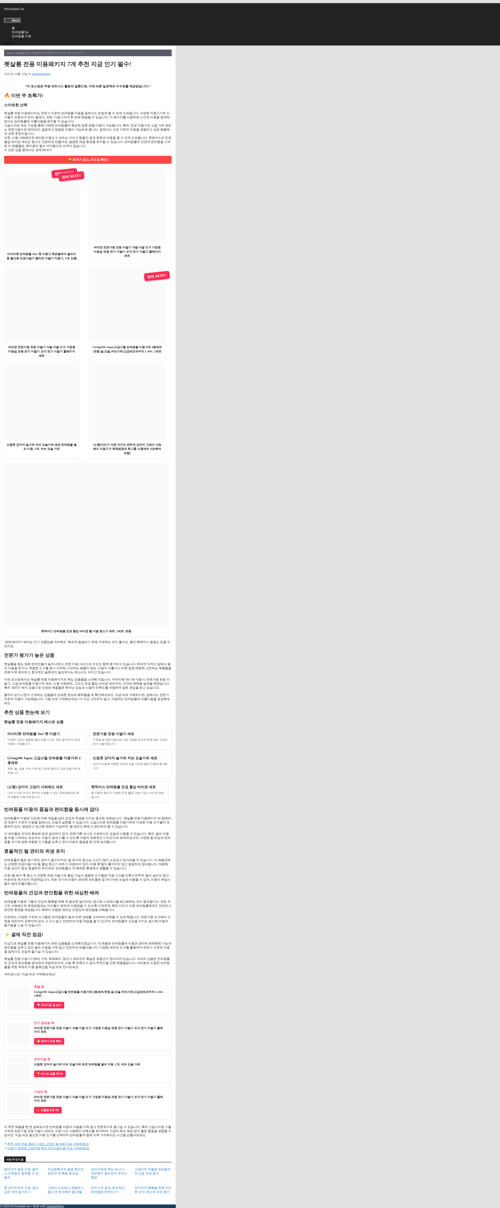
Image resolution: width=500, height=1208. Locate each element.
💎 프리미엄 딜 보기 (49, 1005)
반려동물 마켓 (21, 36)
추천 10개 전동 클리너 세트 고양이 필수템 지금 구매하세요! (48, 1144)
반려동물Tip (20, 32)
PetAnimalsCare (14, 9)
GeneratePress (55, 1206)
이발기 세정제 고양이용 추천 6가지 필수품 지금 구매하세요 (48, 1148)
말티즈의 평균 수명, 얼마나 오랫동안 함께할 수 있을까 (21, 1173)
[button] (7, 43)
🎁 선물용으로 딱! (48, 1110)
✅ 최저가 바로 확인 (49, 1041)
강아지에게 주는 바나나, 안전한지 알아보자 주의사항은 (109, 1173)
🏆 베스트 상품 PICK (50, 1073)
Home (10, 53)
